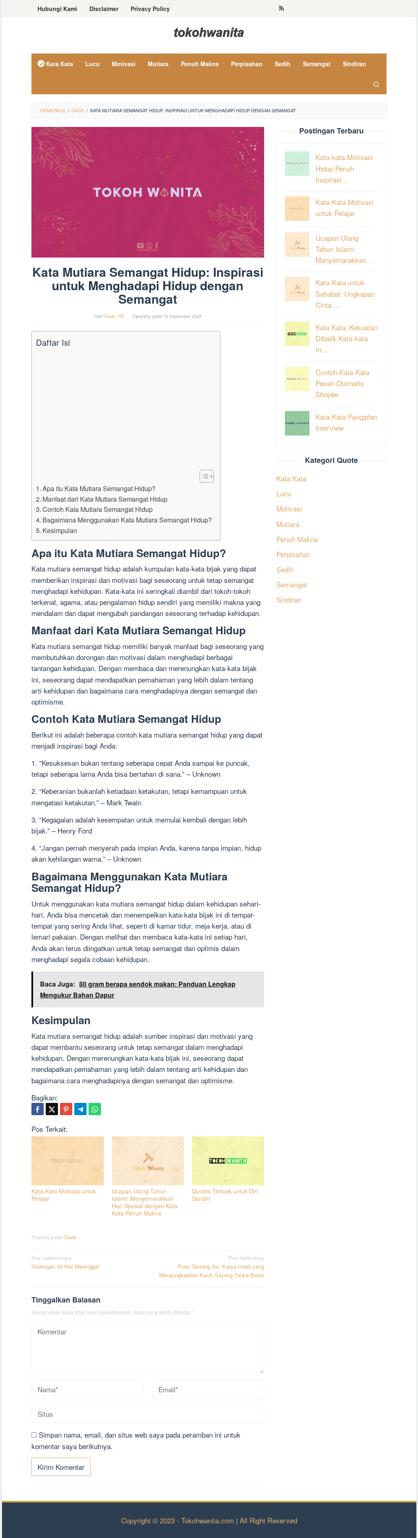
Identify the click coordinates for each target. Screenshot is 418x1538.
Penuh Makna (297, 539)
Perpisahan (293, 554)
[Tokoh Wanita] (209, 31)
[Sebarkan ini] (37, 1109)
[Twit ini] (52, 1109)
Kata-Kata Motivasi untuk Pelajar (63, 1194)
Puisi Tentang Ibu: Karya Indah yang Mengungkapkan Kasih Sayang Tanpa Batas (211, 1266)
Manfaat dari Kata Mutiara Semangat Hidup (104, 499)
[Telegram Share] (80, 1109)
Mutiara (287, 524)
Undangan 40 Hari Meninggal (65, 1262)
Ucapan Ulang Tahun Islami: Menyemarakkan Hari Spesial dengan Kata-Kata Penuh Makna (146, 1202)
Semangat (291, 584)
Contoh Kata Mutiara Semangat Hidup (97, 509)
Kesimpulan (59, 530)
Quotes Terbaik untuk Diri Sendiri (225, 1194)
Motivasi (289, 508)
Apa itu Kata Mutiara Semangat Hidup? (99, 488)
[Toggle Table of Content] (202, 476)
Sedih (284, 569)
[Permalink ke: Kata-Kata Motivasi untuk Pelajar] (67, 1160)
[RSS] (281, 8)
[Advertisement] (124, 409)
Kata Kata (291, 478)
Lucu (283, 493)
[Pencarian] (376, 84)
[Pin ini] (66, 1109)
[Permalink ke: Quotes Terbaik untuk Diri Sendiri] (228, 1160)
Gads (70, 1237)
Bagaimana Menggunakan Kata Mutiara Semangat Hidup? (127, 520)
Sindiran (288, 599)
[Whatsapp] (95, 1109)
